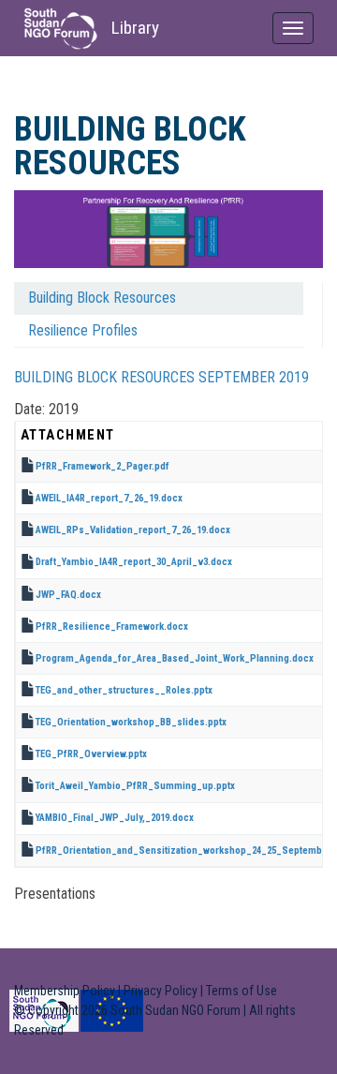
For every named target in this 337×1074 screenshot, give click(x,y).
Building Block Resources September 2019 (161, 377)
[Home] (60, 28)
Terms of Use (241, 990)
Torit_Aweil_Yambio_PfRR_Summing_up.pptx (135, 786)
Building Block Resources (102, 297)
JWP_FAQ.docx (68, 595)
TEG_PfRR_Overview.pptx (91, 754)
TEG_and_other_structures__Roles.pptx (124, 690)
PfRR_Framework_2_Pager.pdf (102, 466)
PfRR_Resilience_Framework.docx (112, 626)
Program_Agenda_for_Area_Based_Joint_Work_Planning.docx (175, 658)
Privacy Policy (161, 990)
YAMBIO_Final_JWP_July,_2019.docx (115, 818)
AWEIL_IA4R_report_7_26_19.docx (109, 498)
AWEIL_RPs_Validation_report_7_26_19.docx (133, 530)
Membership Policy (64, 990)
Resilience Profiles (83, 330)
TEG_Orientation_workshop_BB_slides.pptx (131, 722)
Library (135, 27)
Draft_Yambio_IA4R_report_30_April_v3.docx (134, 562)
